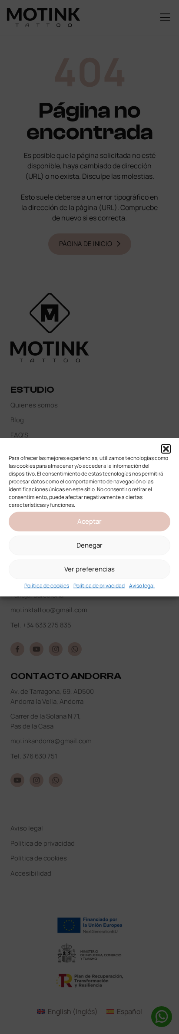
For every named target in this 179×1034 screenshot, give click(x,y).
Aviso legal (142, 585)
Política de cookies (46, 585)
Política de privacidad (99, 585)
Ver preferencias (89, 569)
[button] (166, 448)
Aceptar (89, 521)
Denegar (89, 545)
